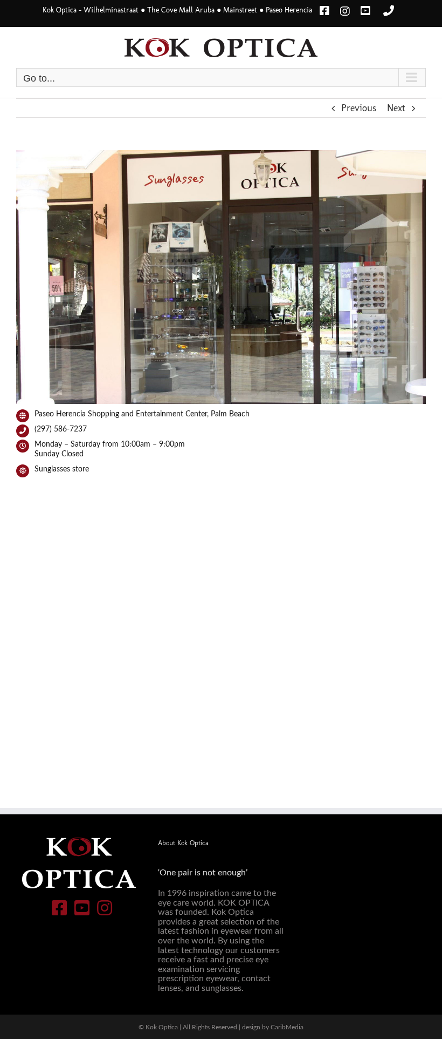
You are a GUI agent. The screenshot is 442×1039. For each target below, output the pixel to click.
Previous (358, 108)
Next (396, 108)
